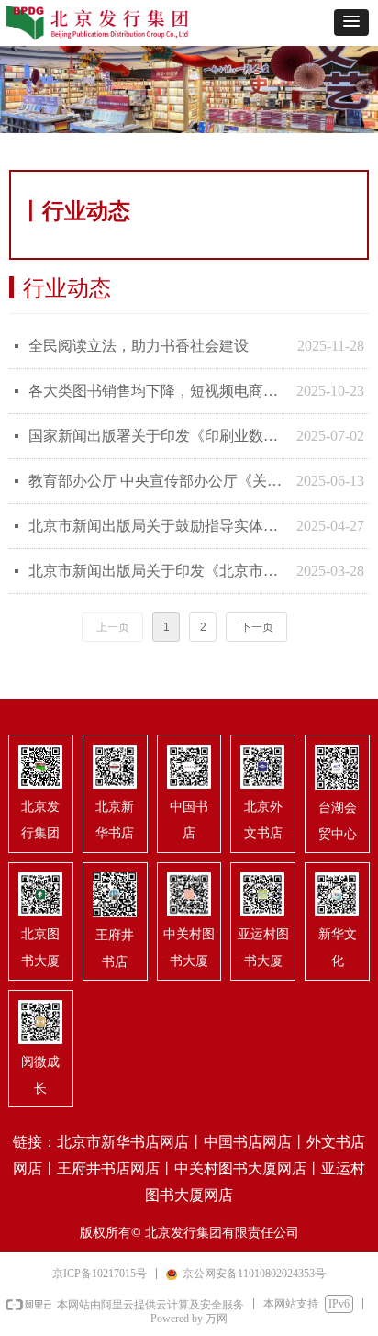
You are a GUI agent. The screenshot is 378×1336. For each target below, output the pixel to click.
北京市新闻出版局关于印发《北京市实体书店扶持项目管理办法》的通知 (157, 570)
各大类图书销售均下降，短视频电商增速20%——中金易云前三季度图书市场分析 (157, 391)
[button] (351, 22)
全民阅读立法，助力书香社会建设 (138, 346)
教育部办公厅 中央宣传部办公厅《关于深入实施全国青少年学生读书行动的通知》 (157, 480)
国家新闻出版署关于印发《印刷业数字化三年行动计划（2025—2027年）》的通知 (157, 435)
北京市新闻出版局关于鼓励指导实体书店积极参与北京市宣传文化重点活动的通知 (157, 525)
